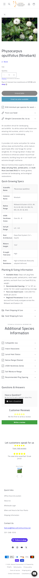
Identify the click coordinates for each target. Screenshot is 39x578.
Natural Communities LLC (18, 564)
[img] (19, 445)
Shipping (4, 78)
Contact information (14, 573)
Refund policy (18, 567)
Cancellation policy (27, 573)
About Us (7, 501)
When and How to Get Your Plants (16, 510)
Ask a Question (15, 401)
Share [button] (6, 62)
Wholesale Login (10, 505)
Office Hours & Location (12, 496)
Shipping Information (11, 515)
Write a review (19, 422)
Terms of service (15, 570)
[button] (4, 4)
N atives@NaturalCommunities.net (17, 528)
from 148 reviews (19, 448)
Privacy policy (28, 567)
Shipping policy (26, 570)
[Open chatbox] (34, 574)
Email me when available (19, 99)
